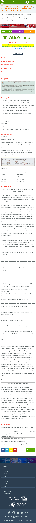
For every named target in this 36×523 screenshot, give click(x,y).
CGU (26, 516)
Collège (5, 471)
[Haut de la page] (22, 518)
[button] (27, 2)
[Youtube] (15, 450)
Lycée (5, 473)
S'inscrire (20, 516)
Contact (17, 518)
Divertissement (7, 491)
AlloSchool (12, 520)
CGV (30, 516)
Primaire (5, 469)
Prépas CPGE (7, 489)
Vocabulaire (6, 493)
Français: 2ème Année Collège (15, 14)
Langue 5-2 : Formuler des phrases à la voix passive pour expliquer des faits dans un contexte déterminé (18, 19)
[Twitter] (7, 450)
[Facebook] (3, 450)
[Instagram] (11, 450)
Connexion (10, 516)
